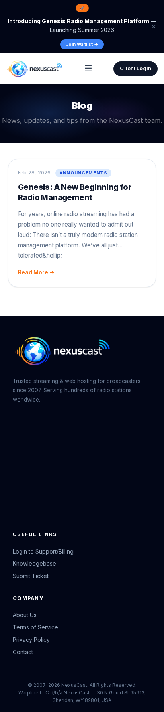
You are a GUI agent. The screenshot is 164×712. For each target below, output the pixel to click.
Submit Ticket (31, 575)
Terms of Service (35, 627)
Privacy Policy (31, 639)
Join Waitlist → (82, 44)
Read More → (36, 272)
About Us (25, 614)
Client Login (135, 68)
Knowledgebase (34, 563)
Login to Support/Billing (43, 551)
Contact (23, 652)
